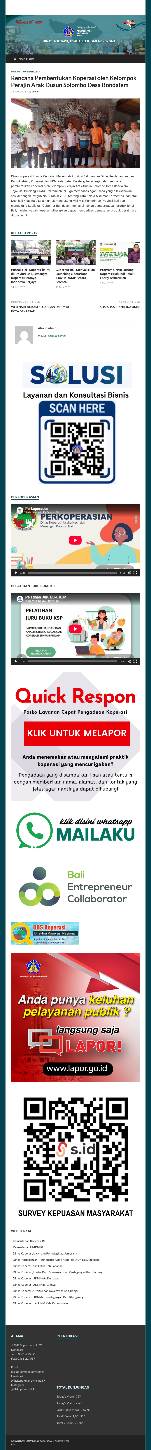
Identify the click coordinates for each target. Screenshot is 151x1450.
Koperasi (16, 71)
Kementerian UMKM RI (28, 1247)
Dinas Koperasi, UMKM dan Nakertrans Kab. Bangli (45, 1290)
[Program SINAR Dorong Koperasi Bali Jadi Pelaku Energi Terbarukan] (120, 253)
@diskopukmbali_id (23, 1389)
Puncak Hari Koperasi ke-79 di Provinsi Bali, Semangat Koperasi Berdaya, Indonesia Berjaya (30, 276)
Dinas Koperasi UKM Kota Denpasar (36, 1278)
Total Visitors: (66, 1423)
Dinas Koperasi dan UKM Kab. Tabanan (38, 1266)
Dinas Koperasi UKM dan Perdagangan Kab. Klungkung (48, 1297)
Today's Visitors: (67, 1403)
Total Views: (65, 1416)
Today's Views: (66, 1396)
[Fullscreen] (135, 573)
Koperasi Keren (31, 71)
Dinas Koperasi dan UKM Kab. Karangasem (40, 1303)
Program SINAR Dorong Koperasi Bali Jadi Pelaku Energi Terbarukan (117, 274)
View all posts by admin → (53, 335)
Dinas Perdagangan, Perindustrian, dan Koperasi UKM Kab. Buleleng (56, 1259)
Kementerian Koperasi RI (29, 1241)
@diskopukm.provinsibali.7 (28, 1380)
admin (35, 91)
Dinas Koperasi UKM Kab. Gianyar (35, 1284)
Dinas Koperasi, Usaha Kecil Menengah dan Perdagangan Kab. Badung (57, 1272)
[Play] (16, 573)
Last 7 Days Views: (69, 1409)
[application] (75, 540)
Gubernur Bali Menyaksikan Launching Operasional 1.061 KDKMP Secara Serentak (75, 276)
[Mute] (129, 573)
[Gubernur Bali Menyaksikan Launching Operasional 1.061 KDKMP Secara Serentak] (76, 253)
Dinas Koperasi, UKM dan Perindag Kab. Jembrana (45, 1253)
